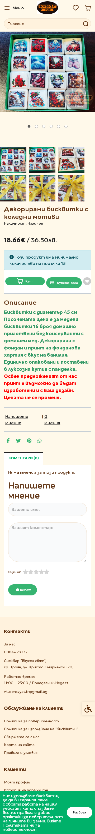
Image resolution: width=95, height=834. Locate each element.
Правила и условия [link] (20, 753)
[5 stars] (46, 572)
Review (25, 590)
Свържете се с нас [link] (21, 737)
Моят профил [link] (17, 782)
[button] (13, 160)
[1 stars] (25, 572)
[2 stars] (31, 572)
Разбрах (79, 812)
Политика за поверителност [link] (31, 721)
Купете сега (67, 283)
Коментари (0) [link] (23, 458)
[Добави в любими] (87, 281)
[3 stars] (36, 572)
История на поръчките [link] (26, 790)
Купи (29, 281)
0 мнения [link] (52, 419)
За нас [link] (9, 644)
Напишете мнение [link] (16, 419)
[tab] (29, 126)
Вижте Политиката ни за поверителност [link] (32, 825)
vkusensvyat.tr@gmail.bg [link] (26, 691)
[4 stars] (41, 572)
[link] (14, 8)
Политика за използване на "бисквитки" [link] (41, 729)
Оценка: (14, 572)
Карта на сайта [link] (19, 745)
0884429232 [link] (15, 652)
